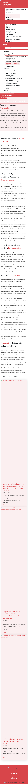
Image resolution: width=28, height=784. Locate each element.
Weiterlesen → (6, 504)
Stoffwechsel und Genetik (12, 16)
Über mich (5, 43)
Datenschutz (14, 778)
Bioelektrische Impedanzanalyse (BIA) (16, 9)
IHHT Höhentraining (11, 27)
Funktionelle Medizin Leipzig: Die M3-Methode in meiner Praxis (13, 741)
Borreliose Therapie (11, 24)
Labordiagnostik (10, 12)
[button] (3, 97)
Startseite (5, 2)
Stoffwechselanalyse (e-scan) (13, 14)
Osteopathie (9, 41)
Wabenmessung (10, 19)
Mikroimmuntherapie (11, 37)
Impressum (14, 777)
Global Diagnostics (10, 11)
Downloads (8, 47)
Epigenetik (8, 26)
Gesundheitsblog (7, 4)
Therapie (5, 21)
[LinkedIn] (16, 773)
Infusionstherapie (10, 29)
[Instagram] (14, 773)
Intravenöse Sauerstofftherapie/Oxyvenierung (14, 32)
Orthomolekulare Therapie (13, 39)
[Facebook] (11, 773)
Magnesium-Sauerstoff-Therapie (14, 36)
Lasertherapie (9, 34)
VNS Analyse (9, 17)
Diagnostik (5, 6)
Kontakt (5, 44)
